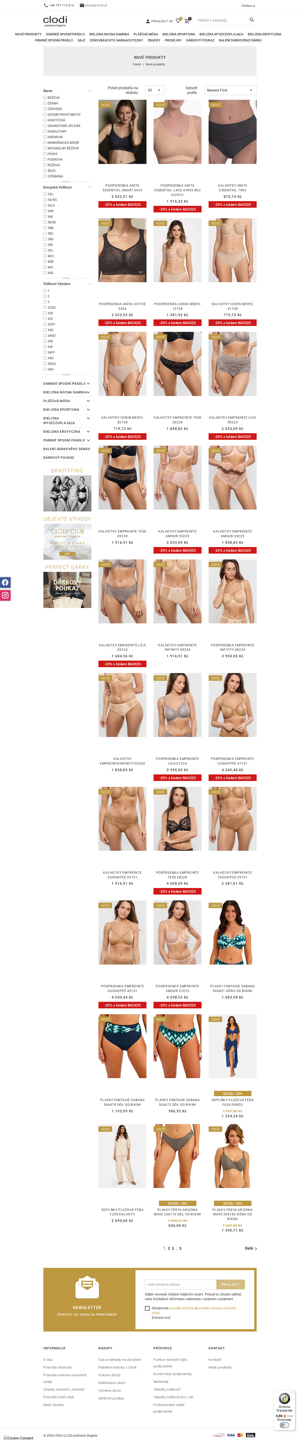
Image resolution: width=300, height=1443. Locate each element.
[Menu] (292, 1393)
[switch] (284, 1425)
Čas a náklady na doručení (119, 1359)
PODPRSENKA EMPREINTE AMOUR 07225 (177, 988)
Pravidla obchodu (57, 1367)
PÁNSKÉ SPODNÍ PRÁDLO (54, 40)
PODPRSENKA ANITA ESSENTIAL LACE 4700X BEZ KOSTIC (177, 190)
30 (150, 90)
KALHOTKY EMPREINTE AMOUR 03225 (232, 533)
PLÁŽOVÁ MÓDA (146, 34)
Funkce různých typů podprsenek (170, 1362)
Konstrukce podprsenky (173, 1374)
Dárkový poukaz (111, 1398)
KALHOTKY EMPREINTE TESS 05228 (122, 533)
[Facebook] (5, 582)
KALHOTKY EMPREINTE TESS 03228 (177, 419)
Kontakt (215, 1359)
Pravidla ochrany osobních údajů (65, 1378)
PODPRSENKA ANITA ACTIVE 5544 (122, 306)
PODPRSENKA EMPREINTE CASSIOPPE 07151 (232, 761)
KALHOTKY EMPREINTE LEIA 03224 (122, 647)
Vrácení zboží (109, 1375)
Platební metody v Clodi (117, 1367)
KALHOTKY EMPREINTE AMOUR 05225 (177, 533)
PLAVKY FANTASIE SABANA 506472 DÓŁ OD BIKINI (177, 1102)
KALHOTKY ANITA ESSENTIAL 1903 (232, 187)
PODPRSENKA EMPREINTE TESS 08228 (177, 874)
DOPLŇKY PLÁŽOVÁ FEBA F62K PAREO (233, 1102)
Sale (81, 40)
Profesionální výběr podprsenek (169, 1407)
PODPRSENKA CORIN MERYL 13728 (177, 306)
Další (249, 1248)
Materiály (161, 1381)
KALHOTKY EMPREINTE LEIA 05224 (232, 419)
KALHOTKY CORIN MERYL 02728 (122, 419)
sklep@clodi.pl (96, 5)
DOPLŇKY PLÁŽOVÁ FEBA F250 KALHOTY (122, 1212)
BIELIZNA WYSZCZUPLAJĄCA (221, 34)
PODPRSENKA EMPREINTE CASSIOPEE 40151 (122, 988)
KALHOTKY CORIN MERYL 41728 (233, 306)
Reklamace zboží (112, 1382)
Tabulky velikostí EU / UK (174, 1397)
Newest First (217, 90)
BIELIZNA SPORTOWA (178, 34)
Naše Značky (53, 1404)
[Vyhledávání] (252, 19)
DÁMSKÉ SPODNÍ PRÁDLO (65, 34)
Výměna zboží (109, 1390)
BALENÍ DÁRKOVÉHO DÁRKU (240, 40)
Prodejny (173, 40)
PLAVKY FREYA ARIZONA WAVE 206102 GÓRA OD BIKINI (232, 1214)
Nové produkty (28, 34)
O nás (48, 1359)
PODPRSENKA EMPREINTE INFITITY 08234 (232, 647)
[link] (87, 384)
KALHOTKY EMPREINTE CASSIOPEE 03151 (122, 874)
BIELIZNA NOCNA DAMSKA (109, 34)
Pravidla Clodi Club (58, 1397)
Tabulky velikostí (167, 1389)
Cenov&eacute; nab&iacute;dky (116, 40)
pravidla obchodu (182, 1308)
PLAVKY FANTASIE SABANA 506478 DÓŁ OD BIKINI (122, 1102)
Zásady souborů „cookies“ (64, 1389)
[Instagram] (5, 595)
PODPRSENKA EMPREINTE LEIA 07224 (177, 761)
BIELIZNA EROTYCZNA (264, 34)
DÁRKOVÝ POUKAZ (200, 40)
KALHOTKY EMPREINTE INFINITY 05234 (177, 647)
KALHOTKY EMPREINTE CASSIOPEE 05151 (232, 874)
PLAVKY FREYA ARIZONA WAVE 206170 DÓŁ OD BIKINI (177, 1212)
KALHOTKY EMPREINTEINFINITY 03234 (122, 761)
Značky (154, 40)
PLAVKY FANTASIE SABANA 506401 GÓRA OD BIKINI (232, 988)
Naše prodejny (220, 1367)
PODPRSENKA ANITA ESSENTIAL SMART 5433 (122, 187)
